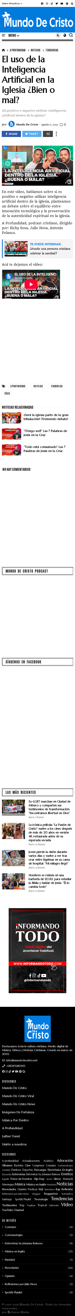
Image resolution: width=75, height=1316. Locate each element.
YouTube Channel (13, 1210)
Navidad (51, 1184)
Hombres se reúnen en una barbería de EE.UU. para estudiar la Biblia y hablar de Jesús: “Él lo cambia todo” (50, 880)
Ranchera (50, 1189)
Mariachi (68, 1179)
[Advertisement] (37, 340)
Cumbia (6, 1170)
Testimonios (9, 1205)
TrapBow (31, 1205)
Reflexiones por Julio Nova (15, 1194)
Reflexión (67, 1189)
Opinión (22, 1189)
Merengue (8, 1184)
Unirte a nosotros (14, 1144)
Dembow (16, 1170)
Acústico (48, 1161)
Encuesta (6, 1174)
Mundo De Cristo (14, 1088)
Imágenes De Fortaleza (18, 1112)
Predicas (32, 1189)
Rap (58, 1189)
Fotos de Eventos (21, 1179)
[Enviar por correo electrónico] (48, 134)
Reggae (36, 1194)
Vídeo (7, 393)
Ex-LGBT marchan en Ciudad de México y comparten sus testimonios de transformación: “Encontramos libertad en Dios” (50, 807)
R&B (41, 1189)
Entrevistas (18, 1174)
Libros (57, 1179)
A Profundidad (12, 1128)
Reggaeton (51, 1193)
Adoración (65, 1161)
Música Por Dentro (15, 1120)
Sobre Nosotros (11, 3)
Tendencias (52, 50)
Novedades (9, 1189)
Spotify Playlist (23, 1199)
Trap (21, 1205)
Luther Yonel (11, 1136)
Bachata (18, 1165)
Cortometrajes (65, 1165)
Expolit (5, 1179)
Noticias (35, 50)
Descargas (40, 1170)
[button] (12, 3)
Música (20, 1184)
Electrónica (54, 1170)
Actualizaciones (31, 1161)
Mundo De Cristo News (18, 1104)
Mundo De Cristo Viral (18, 1096)
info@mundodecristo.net (22, 1060)
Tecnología (41, 1199)
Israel (49, 1179)
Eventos (67, 1174)
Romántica (67, 1194)
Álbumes (7, 1165)
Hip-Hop (39, 1179)
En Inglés (67, 1170)
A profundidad (18, 50)
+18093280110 (15, 1066)
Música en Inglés (36, 1184)
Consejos (51, 1165)
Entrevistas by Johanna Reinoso (43, 1174)
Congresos (38, 1165)
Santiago (7, 1199)
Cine (28, 1165)
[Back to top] (65, 1306)
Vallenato (54, 1205)
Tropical (42, 1205)
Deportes (27, 1170)
